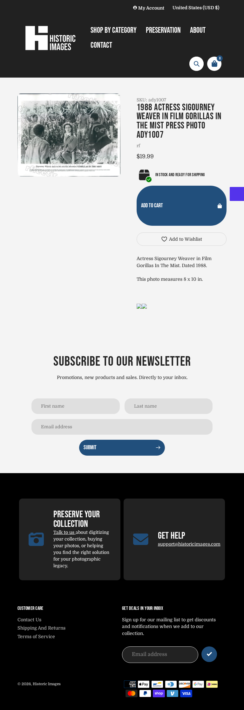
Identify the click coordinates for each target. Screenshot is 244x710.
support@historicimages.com (189, 544)
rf (138, 145)
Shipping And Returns (41, 628)
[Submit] (209, 654)
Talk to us (64, 532)
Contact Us (29, 619)
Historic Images (47, 684)
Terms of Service (36, 636)
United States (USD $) (196, 7)
